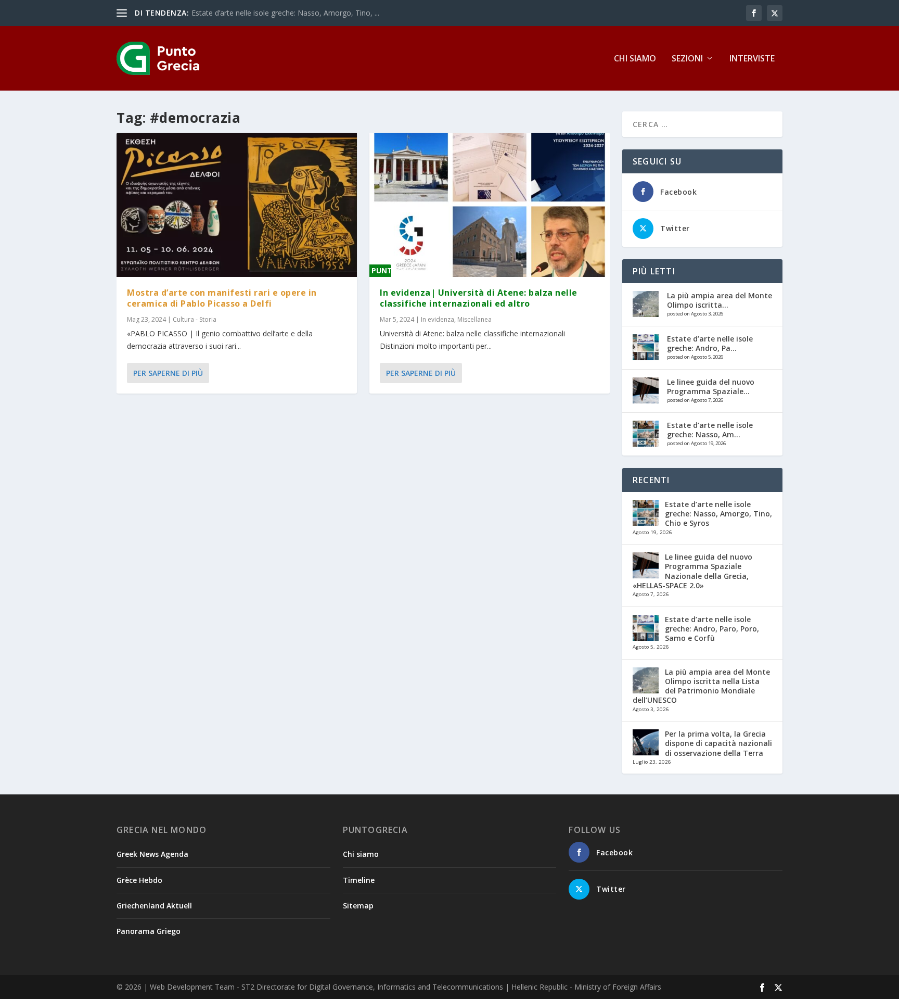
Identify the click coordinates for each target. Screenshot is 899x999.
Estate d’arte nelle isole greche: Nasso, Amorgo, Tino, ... (285, 13)
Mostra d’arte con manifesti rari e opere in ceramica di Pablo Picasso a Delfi (222, 298)
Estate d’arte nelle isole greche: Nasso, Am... (710, 429)
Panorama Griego (149, 931)
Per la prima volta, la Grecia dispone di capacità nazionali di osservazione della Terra (718, 743)
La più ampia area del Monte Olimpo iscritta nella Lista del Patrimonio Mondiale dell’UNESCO (701, 686)
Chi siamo (635, 59)
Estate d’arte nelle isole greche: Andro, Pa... (710, 343)
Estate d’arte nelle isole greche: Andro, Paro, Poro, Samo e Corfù (712, 628)
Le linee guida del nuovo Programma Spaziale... (710, 386)
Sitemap (358, 906)
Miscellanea (474, 319)
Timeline (359, 880)
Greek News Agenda (152, 854)
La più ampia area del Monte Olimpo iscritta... (719, 300)
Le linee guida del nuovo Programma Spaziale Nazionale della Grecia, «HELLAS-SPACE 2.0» (692, 571)
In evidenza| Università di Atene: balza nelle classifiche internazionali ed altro (478, 298)
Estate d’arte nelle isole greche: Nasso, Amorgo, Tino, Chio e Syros (718, 513)
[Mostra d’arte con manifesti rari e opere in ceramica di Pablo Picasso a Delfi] (237, 205)
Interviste (752, 59)
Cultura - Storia (194, 319)
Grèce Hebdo (139, 880)
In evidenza (437, 319)
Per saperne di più (168, 373)
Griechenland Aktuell (154, 906)
